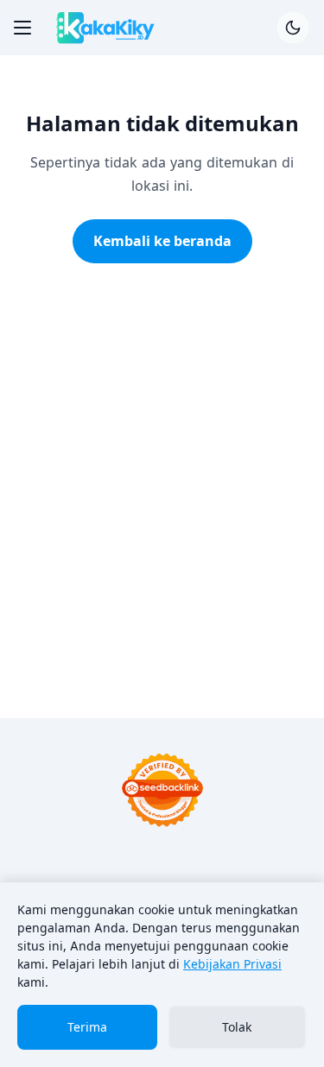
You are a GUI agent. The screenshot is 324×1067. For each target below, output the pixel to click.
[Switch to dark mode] (293, 27)
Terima (87, 1027)
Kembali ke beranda (162, 240)
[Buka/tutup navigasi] (22, 27)
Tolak (236, 1027)
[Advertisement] (162, 522)
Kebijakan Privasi (232, 964)
